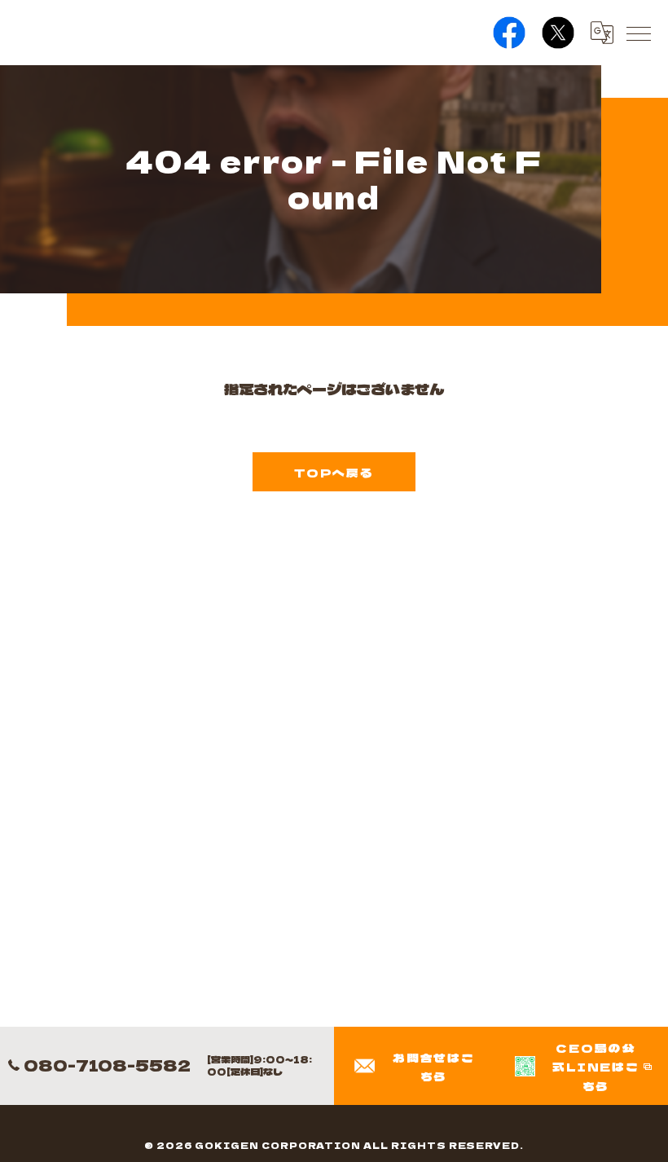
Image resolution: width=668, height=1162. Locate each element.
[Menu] (638, 33)
